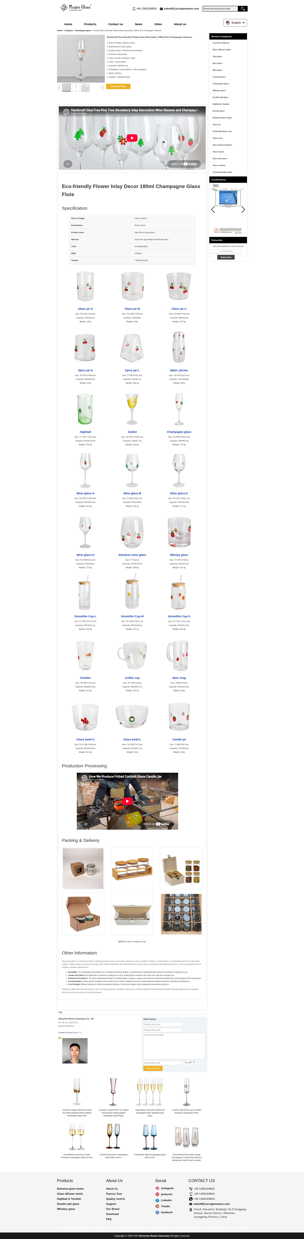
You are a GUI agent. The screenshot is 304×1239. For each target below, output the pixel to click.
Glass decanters (220, 158)
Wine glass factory (213, 1227)
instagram (157, 1188)
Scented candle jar (221, 43)
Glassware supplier (132, 1227)
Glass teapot (218, 152)
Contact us (115, 24)
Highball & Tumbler (221, 104)
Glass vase (218, 138)
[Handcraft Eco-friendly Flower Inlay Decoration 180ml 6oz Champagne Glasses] (81, 59)
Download (112, 1214)
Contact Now (118, 86)
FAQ (108, 1219)
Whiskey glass (219, 90)
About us (180, 24)
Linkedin (157, 1200)
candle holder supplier (75, 1227)
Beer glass (217, 63)
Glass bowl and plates (222, 145)
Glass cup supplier (238, 1227)
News (138, 24)
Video (158, 24)
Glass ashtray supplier (184, 1227)
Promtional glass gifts (222, 172)
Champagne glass (83, 30)
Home (68, 24)
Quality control (115, 1198)
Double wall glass (220, 97)
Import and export (157, 1227)
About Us (112, 1188)
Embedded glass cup (222, 131)
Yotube (157, 1206)
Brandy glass (219, 111)
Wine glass (217, 70)
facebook (157, 1212)
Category (68, 30)
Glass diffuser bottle (222, 50)
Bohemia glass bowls (222, 118)
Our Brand (112, 1209)
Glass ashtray (219, 165)
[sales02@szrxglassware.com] (59, 1038)
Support (111, 1203)
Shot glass (217, 56)
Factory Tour (114, 1193)
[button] (243, 209)
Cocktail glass (219, 77)
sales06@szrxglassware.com (181, 8)
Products (90, 24)
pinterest (157, 1194)
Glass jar (217, 124)
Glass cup (98, 1227)
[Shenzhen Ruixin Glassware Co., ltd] (75, 6)
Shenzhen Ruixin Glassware (154, 1235)
